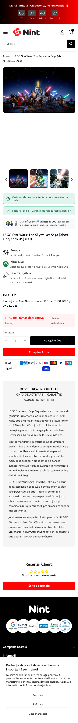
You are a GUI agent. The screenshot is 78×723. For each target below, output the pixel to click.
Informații (9, 655)
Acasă (6, 56)
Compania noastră (15, 647)
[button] (5, 32)
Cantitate (8, 332)
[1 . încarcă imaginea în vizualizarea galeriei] (18, 178)
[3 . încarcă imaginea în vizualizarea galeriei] (59, 178)
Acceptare (38, 695)
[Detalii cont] (62, 32)
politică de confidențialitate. (35, 685)
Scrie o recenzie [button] (39, 585)
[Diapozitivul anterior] (6, 179)
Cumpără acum (39, 352)
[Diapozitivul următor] (72, 179)
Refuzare (38, 704)
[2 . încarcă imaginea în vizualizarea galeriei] (39, 178)
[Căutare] (71, 44)
